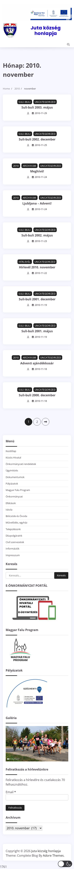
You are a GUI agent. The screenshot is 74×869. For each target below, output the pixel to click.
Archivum (29, 165)
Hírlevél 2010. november (37, 267)
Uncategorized (45, 102)
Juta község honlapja (46, 30)
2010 (16, 165)
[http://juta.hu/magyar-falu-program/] (20, 661)
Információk (12, 548)
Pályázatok (12, 483)
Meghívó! (37, 171)
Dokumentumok (15, 477)
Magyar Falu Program (18, 490)
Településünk (13, 529)
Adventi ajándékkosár (37, 363)
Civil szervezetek (15, 542)
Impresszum (13, 555)
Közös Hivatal (13, 457)
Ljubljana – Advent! (37, 203)
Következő (45, 422)
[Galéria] (37, 760)
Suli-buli (25, 102)
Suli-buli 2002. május (37, 235)
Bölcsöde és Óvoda (16, 516)
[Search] (68, 44)
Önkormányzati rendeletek (21, 464)
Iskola (9, 509)
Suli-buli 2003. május (37, 107)
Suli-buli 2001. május (37, 331)
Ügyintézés (12, 470)
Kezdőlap (11, 451)
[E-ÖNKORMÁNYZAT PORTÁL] (34, 621)
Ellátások (11, 503)
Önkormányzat (14, 496)
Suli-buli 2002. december (37, 139)
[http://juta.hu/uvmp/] (26, 709)
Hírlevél (25, 261)
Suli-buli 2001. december (37, 299)
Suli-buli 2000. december (37, 395)
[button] (65, 864)
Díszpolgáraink (14, 535)
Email (11, 792)
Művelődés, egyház (16, 522)
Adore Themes (53, 855)
